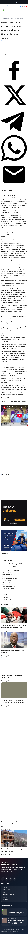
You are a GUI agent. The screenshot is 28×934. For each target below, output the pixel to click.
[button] (14, 46)
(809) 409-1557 (6, 889)
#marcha (19, 432)
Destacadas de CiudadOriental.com (12, 16)
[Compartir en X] (14, 107)
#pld (22, 432)
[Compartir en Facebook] (14, 81)
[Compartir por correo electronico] (14, 187)
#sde (2, 434)
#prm (25, 432)
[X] (22, 7)
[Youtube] (26, 7)
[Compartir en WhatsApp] (14, 160)
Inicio (2, 16)
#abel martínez (5, 432)
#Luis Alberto (13, 432)
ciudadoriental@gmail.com (9, 894)
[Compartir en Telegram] (14, 134)
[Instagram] (24, 7)
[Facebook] (20, 7)
